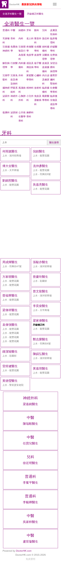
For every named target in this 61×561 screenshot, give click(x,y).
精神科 (30, 87)
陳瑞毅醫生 (30, 423)
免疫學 (30, 55)
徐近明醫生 (30, 463)
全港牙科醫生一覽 (12, 13)
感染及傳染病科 (30, 67)
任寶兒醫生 (30, 443)
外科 (20, 75)
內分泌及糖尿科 (45, 79)
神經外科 (30, 398)
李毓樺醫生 (30, 502)
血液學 (37, 55)
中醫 (13, 30)
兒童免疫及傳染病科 (14, 79)
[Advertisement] (30, 226)
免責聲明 (30, 559)
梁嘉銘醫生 (30, 404)
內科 (20, 38)
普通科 (6, 30)
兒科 (44, 30)
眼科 (36, 30)
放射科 (37, 87)
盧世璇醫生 (30, 541)
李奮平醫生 (30, 482)
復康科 (6, 112)
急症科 (45, 38)
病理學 (53, 71)
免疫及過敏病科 (37, 100)
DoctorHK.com (24, 550)
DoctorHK (14, 4)
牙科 (28, 30)
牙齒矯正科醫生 (35, 13)
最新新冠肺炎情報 (32, 4)
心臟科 (37, 75)
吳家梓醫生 (30, 522)
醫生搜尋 (54, 142)
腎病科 (53, 83)
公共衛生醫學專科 (22, 116)
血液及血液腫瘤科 (45, 67)
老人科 (30, 38)
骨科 (13, 38)
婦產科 (22, 30)
